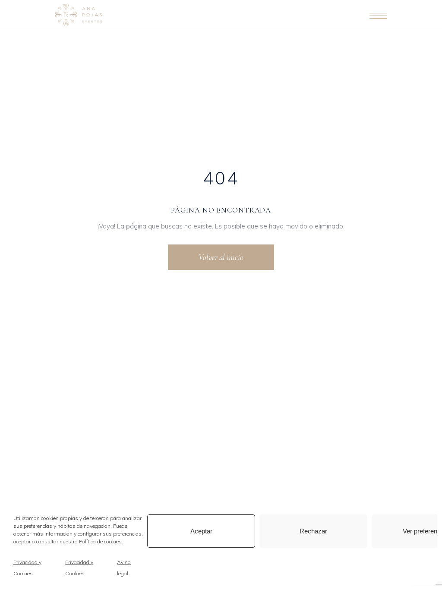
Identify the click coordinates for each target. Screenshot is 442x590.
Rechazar (313, 531)
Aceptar (201, 531)
